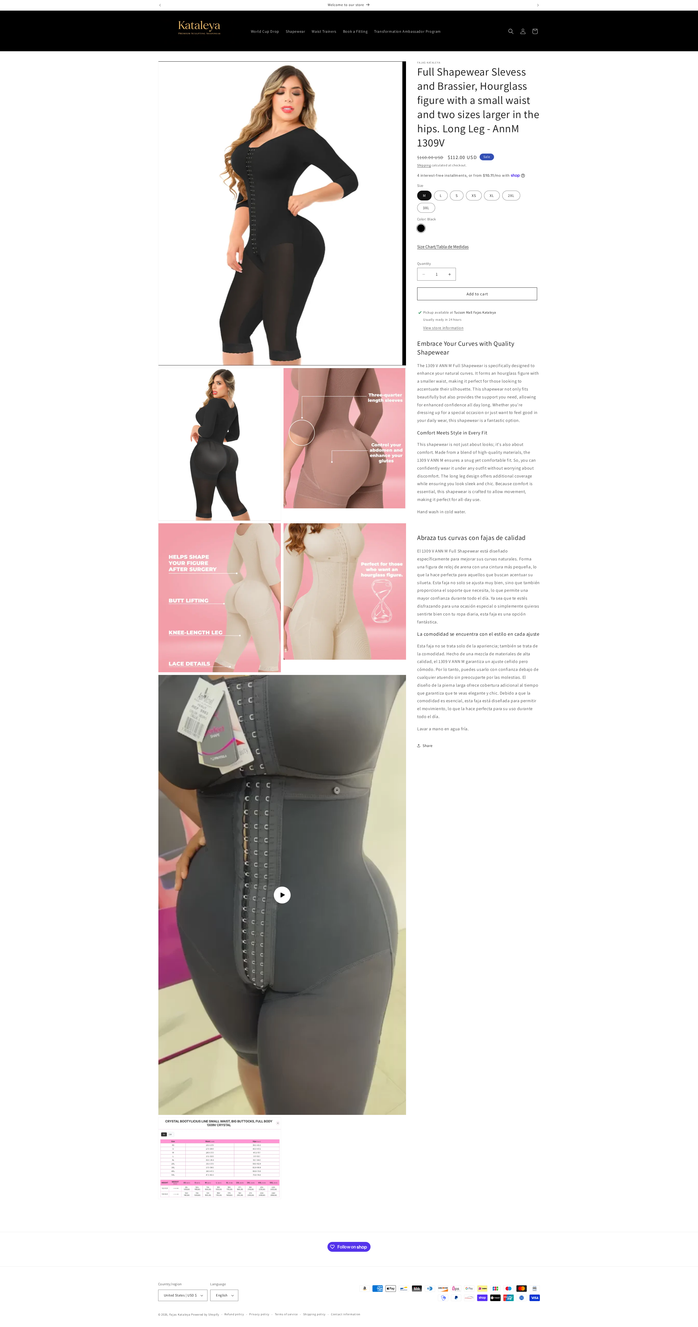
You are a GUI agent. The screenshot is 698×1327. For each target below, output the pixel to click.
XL (492, 195)
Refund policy (234, 1314)
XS (474, 195)
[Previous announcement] (160, 5)
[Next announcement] (538, 5)
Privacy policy (259, 1314)
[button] (511, 31)
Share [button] (428, 745)
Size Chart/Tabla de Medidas (443, 247)
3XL (426, 207)
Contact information (345, 1314)
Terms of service (286, 1314)
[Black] (421, 228)
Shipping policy (314, 1314)
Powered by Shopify (205, 1314)
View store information (443, 327)
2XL (511, 195)
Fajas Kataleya (180, 1314)
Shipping (424, 165)
